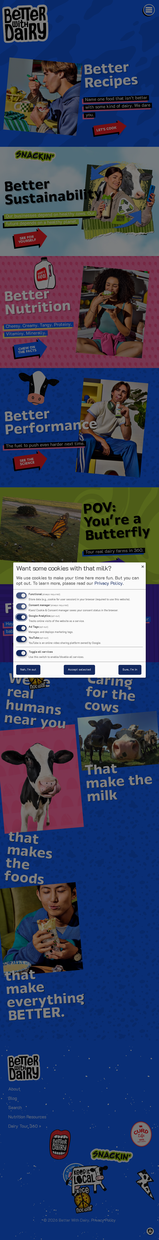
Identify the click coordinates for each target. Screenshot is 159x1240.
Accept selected (79, 669)
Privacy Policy (108, 583)
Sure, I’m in (130, 669)
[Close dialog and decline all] (143, 564)
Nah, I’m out (28, 669)
